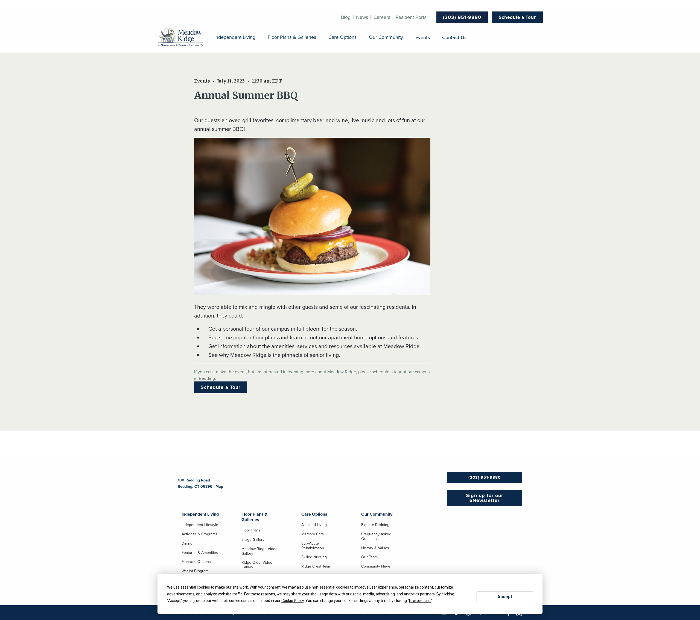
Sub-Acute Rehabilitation (312, 546)
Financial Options (196, 561)
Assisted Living (314, 524)
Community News (376, 566)
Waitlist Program (195, 571)
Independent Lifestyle (200, 524)
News (362, 17)
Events (422, 37)
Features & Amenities (200, 552)
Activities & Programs (199, 534)
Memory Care (312, 534)
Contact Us (454, 37)
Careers (382, 17)
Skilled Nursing (314, 557)
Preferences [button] (420, 600)
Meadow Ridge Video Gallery (259, 551)
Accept (504, 596)
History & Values (375, 548)
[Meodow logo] (180, 37)
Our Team (369, 557)
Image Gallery (252, 539)
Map (219, 486)
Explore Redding (375, 524)
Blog (346, 17)
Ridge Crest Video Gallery (256, 565)
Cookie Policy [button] (292, 600)
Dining (187, 543)
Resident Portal (412, 17)
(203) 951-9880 (462, 17)
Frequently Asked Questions (376, 536)
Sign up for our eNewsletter (484, 498)
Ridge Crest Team (316, 566)
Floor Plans (250, 530)
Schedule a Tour (517, 17)
